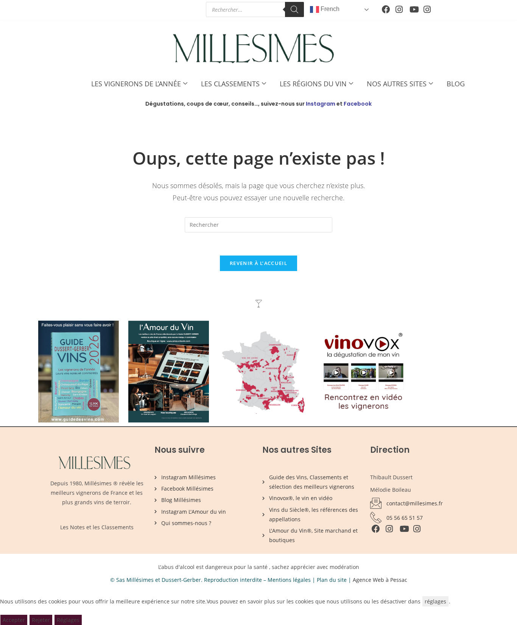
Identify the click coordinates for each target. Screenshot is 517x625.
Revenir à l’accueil (258, 263)
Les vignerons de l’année (136, 83)
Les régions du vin (313, 83)
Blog (456, 83)
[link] (421, 601)
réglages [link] (435, 601)
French (329, 9)
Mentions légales (289, 579)
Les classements (230, 83)
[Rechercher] (294, 9)
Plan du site (332, 579)
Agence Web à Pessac (380, 579)
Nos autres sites (397, 83)
